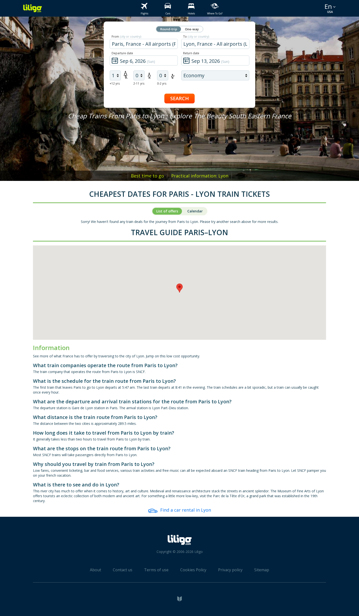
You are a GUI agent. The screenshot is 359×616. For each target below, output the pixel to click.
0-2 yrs (161, 83)
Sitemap (261, 569)
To (196, 36)
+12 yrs (115, 83)
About (95, 569)
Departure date (122, 53)
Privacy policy (230, 569)
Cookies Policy (193, 569)
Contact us (122, 569)
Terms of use (156, 569)
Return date (191, 53)
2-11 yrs (138, 83)
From (126, 36)
